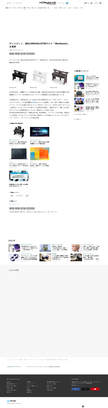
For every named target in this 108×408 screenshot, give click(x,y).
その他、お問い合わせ (12, 390)
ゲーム (28, 7)
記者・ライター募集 (51, 388)
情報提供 (29, 390)
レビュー (65, 7)
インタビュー (75, 7)
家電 (24, 7)
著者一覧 (9, 392)
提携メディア (50, 386)
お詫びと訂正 (50, 390)
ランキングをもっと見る (80, 114)
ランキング (56, 7)
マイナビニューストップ (12, 359)
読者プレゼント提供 (11, 386)
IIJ (48, 7)
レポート (70, 7)
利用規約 (29, 381)
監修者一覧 (29, 392)
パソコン (14, 7)
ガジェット (34, 7)
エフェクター (19, 195)
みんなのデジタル (42, 7)
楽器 (27, 195)
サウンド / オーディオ (33, 359)
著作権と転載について (12, 383)
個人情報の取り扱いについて (53, 381)
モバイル (20, 7)
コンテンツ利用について (32, 386)
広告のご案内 (10, 388)
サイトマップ (30, 383)
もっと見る (76, 119)
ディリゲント (13, 204)
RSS (28, 388)
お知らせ (9, 381)
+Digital (20, 359)
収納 (33, 102)
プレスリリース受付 (51, 383)
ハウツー (81, 7)
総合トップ (8, 7)
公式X (60, 7)
